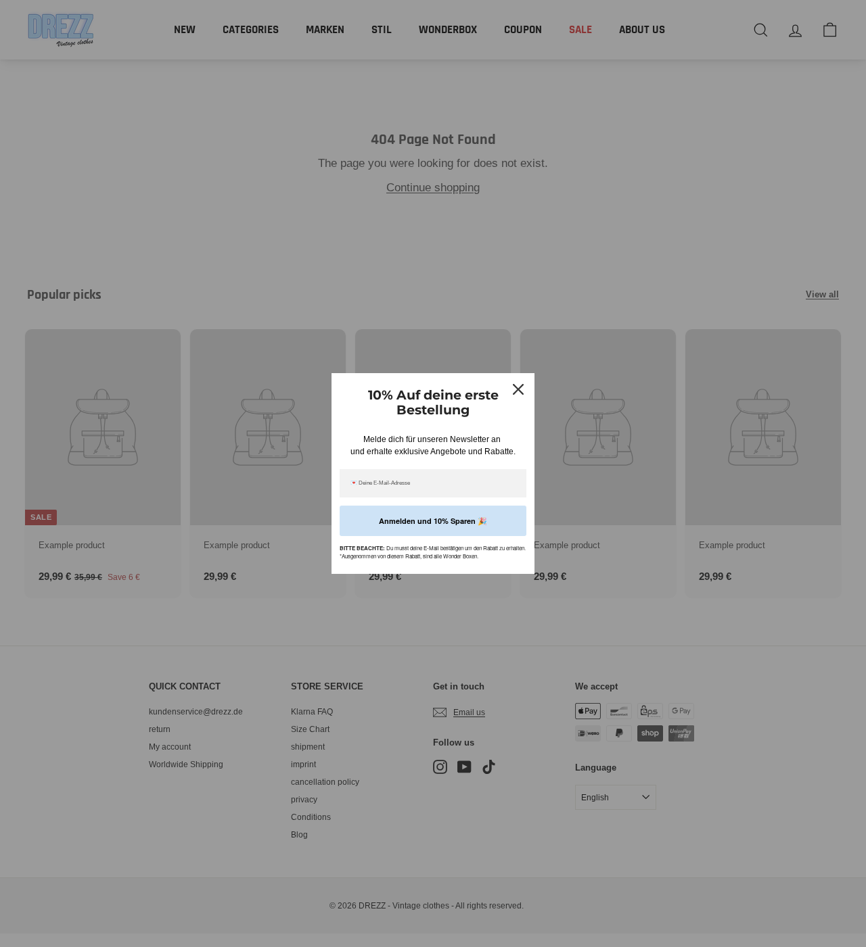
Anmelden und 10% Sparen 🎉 (433, 521)
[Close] (518, 389)
